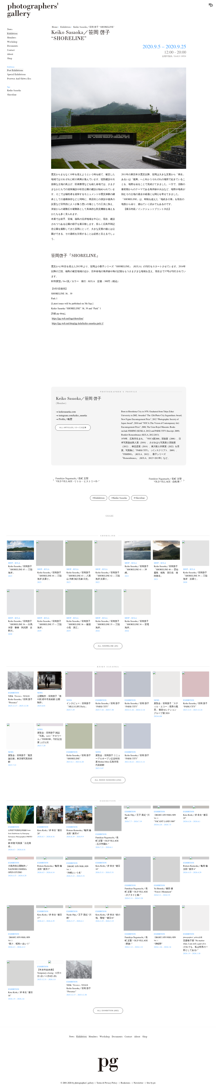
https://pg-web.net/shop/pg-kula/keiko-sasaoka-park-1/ (77, 323)
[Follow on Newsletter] (120, 1048)
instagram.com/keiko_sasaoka (73, 415)
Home (55, 27)
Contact (11, 50)
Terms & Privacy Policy (107, 1082)
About (10, 54)
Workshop (12, 42)
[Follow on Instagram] (96, 1048)
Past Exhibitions (15, 70)
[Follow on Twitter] (104, 1048)
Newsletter (138, 1082)
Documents (12, 46)
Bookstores (125, 1082)
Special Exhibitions (16, 74)
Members (11, 37)
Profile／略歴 (65, 419)
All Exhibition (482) (108, 1010)
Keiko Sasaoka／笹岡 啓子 (78, 400)
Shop (9, 58)
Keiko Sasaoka (14, 90)
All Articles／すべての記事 (72, 427)
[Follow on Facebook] (112, 1048)
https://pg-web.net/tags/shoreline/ (67, 318)
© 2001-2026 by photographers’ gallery (77, 1082)
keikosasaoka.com (67, 411)
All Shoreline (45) (108, 646)
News (9, 29)
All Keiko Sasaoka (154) (108, 780)
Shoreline (11, 94)
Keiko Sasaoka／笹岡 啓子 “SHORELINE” (93, 27)
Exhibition (12, 33)
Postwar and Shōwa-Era (19, 78)
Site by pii (151, 1082)
